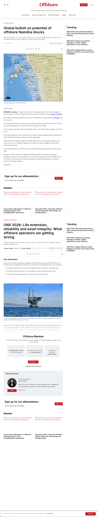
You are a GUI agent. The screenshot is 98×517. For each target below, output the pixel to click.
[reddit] (36, 49)
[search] (8, 5)
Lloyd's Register (26, 248)
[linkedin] (30, 49)
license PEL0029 (56, 114)
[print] (62, 49)
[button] (5, 5)
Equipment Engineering (10, 220)
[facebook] (28, 49)
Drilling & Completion (39, 15)
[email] (39, 49)
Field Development (53, 15)
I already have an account (33, 366)
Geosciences (25, 15)
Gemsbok (56, 118)
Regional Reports (9, 23)
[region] (49, 514)
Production (72, 15)
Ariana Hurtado (8, 248)
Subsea (64, 15)
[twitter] (33, 49)
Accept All (90, 513)
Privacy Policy (49, 513)
